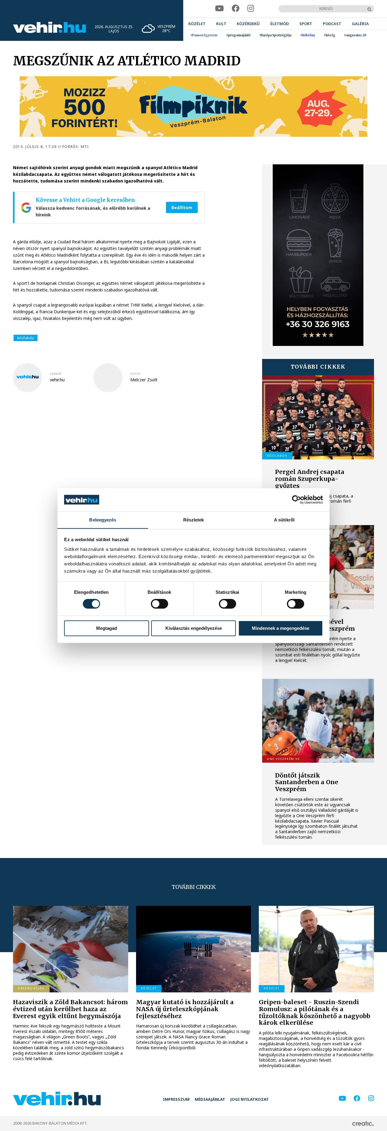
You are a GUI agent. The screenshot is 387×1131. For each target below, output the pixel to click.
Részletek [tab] (193, 519)
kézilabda (25, 337)
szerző (55, 374)
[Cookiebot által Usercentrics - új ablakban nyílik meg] (296, 499)
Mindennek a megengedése (280, 628)
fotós (135, 374)
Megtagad (106, 628)
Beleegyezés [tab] (102, 519)
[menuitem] (197, 24)
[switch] (159, 604)
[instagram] (250, 8)
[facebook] (235, 8)
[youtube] (219, 8)
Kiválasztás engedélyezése (193, 628)
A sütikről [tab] (284, 519)
